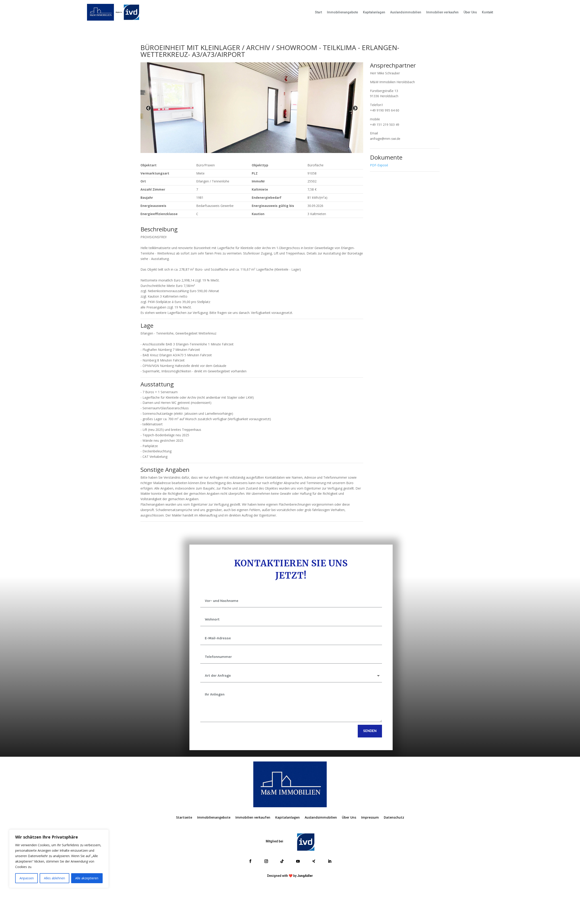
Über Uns (470, 12)
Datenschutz (394, 817)
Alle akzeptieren (86, 878)
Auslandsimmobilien (405, 12)
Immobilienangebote (342, 12)
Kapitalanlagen (374, 12)
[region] (59, 858)
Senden (370, 731)
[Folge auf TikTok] (282, 861)
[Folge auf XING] (313, 861)
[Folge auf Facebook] (250, 861)
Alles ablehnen (54, 878)
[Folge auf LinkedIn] (329, 861)
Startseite (184, 817)
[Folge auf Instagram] (266, 861)
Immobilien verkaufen (442, 12)
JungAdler (305, 876)
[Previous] (148, 108)
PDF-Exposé (379, 165)
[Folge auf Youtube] (298, 861)
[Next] (355, 108)
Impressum (370, 817)
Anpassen (26, 878)
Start (318, 12)
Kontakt (487, 12)
